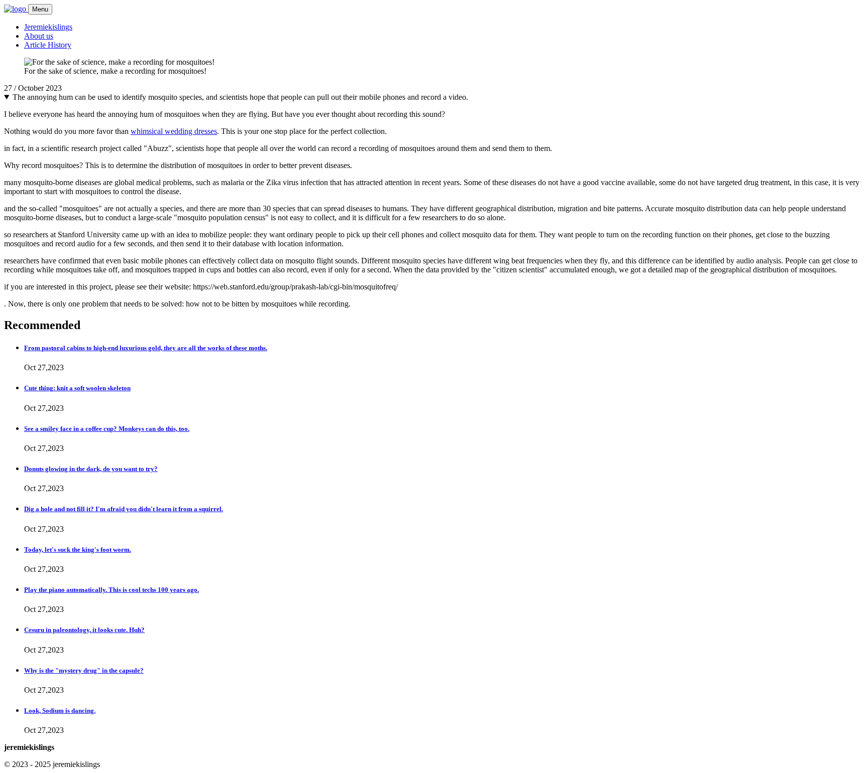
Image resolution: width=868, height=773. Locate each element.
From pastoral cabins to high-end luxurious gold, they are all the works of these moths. (145, 348)
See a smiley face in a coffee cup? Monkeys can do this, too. (106, 428)
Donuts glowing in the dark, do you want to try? (91, 469)
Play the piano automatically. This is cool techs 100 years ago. (111, 589)
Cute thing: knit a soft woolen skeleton (77, 388)
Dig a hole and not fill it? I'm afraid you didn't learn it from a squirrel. (123, 509)
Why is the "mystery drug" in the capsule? (84, 670)
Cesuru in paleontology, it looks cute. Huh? (84, 630)
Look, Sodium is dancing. (59, 710)
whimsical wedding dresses (174, 131)
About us (38, 36)
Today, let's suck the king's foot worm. (77, 549)
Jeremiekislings (48, 27)
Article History (47, 45)
